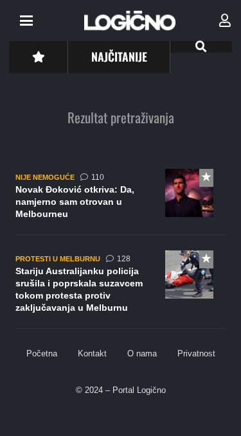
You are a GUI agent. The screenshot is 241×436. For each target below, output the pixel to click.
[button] (26, 20)
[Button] (38, 57)
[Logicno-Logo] (130, 20)
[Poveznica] (225, 20)
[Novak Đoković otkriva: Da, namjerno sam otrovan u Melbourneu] (120, 202)
